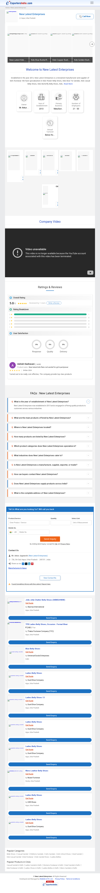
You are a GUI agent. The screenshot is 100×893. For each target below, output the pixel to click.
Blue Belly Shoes (32, 649)
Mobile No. (12, 528)
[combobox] (13, 532)
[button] (85, 16)
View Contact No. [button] (50, 578)
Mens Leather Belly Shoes (36, 771)
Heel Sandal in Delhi (72, 865)
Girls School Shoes (64, 854)
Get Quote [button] (29, 603)
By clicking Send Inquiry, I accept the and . (50, 544)
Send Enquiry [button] (51, 618)
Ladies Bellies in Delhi (51, 868)
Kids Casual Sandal (14, 857)
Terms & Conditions (73, 879)
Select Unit (76, 518)
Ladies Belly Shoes (33, 673)
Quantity (53, 518)
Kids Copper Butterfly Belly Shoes (61, 60)
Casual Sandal (22, 854)
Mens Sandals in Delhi (68, 868)
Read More (68, 84)
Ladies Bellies (56, 857)
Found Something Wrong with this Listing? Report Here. (31, 584)
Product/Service (14, 518)
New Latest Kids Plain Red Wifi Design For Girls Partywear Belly (18, 60)
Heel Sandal (77, 854)
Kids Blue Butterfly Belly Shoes (40, 60)
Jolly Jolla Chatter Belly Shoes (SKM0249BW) (45, 600)
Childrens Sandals (36, 854)
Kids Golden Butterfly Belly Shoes (83, 60)
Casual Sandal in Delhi (15, 865)
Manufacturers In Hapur (17, 568)
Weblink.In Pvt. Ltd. (46, 879)
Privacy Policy (65, 544)
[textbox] (82, 522)
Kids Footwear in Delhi (15, 868)
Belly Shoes (11, 854)
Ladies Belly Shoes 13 (35, 697)
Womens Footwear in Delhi (53, 865)
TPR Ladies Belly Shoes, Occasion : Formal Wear (46, 624)
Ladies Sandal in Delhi (33, 865)
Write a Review (53, 303)
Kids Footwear (28, 857)
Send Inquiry (50, 539)
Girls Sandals (50, 854)
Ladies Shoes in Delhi (33, 868)
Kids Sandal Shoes (42, 857)
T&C (56, 544)
